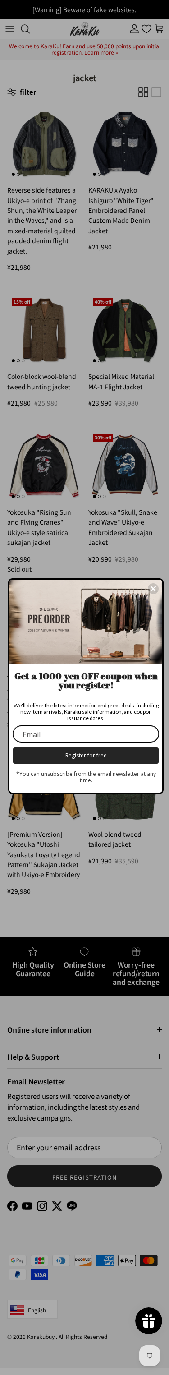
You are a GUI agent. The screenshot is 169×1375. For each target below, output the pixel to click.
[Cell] (153, 588)
